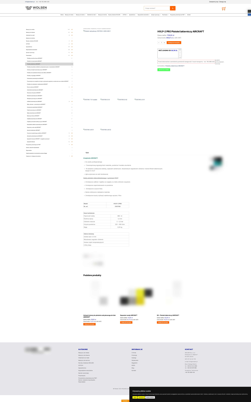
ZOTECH (124, 14)
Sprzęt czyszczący (155, 14)
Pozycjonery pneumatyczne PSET (177, 14)
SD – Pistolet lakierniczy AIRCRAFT (168, 315)
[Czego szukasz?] (173, 8)
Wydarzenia (135, 360)
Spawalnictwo (132, 14)
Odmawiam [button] (141, 397)
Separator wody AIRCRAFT (128, 315)
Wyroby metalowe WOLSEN (114, 14)
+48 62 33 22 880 (192, 366)
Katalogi (134, 357)
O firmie (134, 352)
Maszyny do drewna (80, 14)
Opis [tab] (87, 152)
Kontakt (189, 14)
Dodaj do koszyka (174, 42)
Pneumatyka (165, 14)
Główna (62, 14)
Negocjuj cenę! (164, 69)
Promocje (134, 355)
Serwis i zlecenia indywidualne (86, 380)
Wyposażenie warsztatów (143, 14)
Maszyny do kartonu (102, 14)
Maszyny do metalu (69, 14)
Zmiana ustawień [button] (150, 397)
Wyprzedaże (81, 382)
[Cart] (224, 9)
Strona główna (86, 28)
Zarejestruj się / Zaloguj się (217, 1)
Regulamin (134, 363)
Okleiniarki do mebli (91, 14)
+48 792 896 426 (190, 372)
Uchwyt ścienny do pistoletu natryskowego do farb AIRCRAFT (99, 316)
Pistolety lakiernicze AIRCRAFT (104, 28)
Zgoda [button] (135, 397)
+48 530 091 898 (191, 368)
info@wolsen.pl (30, 1)
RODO (133, 365)
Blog (133, 368)
